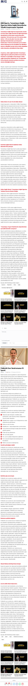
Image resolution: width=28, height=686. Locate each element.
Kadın (11, 636)
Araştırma (3, 284)
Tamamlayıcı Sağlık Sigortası (6, 287)
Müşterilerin (9, 284)
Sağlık (19, 284)
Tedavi (2, 639)
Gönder (4, 343)
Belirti (6, 636)
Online (15, 284)
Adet (2, 636)
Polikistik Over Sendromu (18, 636)
